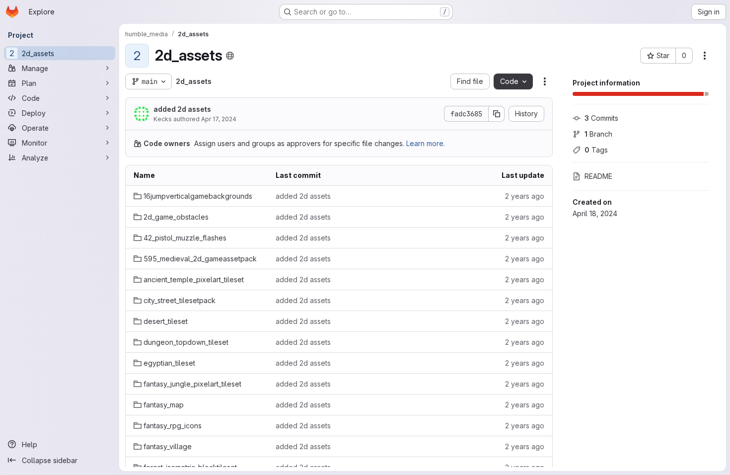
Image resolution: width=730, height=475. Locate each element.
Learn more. (425, 143)
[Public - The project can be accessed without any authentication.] (230, 56)
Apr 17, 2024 (218, 119)
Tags (596, 150)
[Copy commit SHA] (497, 114)
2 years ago (524, 196)
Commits (601, 118)
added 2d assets (182, 109)
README (598, 176)
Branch (598, 134)
